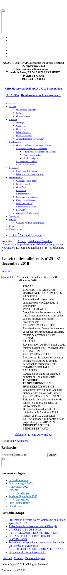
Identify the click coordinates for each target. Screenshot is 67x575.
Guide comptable (23, 184)
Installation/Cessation (18, 142)
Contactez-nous (15, 229)
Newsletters (8, 247)
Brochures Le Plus (24, 203)
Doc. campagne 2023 (21, 483)
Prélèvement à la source (26, 206)
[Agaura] (10, 466)
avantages (20, 122)
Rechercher (7, 454)
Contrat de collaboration (26, 200)
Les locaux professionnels (27, 197)
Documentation (15, 177)
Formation (13, 168)
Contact (18, 558)
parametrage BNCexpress (27, 213)
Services (12, 219)
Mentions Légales (35, 558)
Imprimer (6, 271)
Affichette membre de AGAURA (30, 139)
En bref (19, 113)
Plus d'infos (22, 493)
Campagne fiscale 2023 (26, 181)
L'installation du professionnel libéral (31, 148)
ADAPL (12, 106)
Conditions (21, 126)
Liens (11, 226)
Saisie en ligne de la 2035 (23, 496)
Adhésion (13, 119)
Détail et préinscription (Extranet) (30, 174)
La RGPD (20, 210)
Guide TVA (21, 190)
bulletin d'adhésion (24, 135)
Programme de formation (26, 171)
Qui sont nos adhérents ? (26, 110)
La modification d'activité (26, 161)
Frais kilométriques (19, 502)
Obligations (21, 129)
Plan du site (15, 506)
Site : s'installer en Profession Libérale (39, 152)
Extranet (13, 489)
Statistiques (14, 216)
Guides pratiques (30, 158)
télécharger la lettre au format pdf (33, 434)
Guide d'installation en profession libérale (33, 145)
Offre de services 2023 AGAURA (25, 88)
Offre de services (18, 480)
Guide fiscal (21, 187)
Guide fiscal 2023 (19, 486)
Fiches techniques (23, 194)
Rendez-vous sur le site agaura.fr (41, 95)
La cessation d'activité (25, 164)
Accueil (12, 103)
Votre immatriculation (32, 155)
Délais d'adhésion (23, 132)
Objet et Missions (23, 116)
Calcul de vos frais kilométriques (30, 223)
